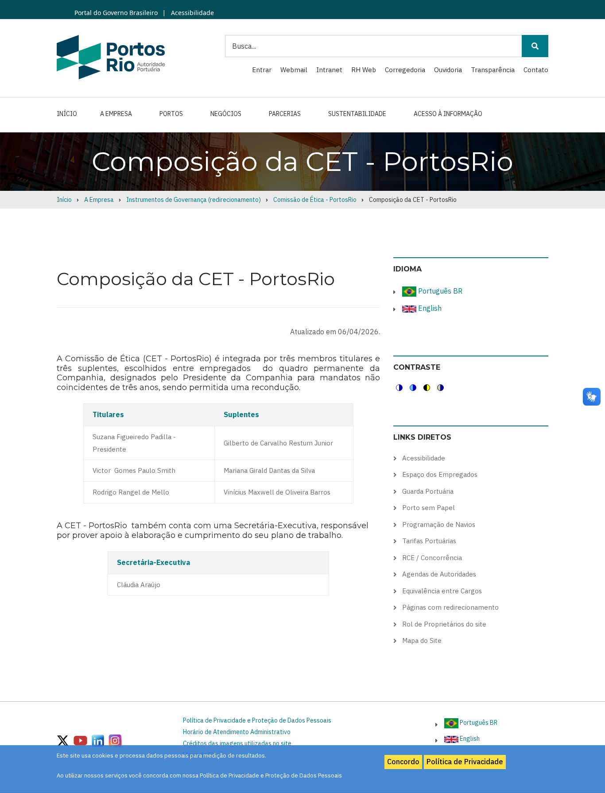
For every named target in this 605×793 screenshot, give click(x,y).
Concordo (403, 761)
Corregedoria (405, 70)
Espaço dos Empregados (439, 474)
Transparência (493, 70)
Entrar (261, 70)
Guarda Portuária (428, 491)
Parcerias (285, 114)
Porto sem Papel (428, 507)
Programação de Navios (438, 524)
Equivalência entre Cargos (442, 591)
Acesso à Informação (448, 114)
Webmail (293, 70)
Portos (171, 114)
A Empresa (116, 114)
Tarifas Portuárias (429, 541)
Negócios (225, 114)
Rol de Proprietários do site (444, 624)
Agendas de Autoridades (439, 574)
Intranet (329, 70)
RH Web (363, 70)
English (429, 308)
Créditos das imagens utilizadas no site (237, 743)
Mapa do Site (422, 640)
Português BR (439, 290)
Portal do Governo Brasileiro (116, 12)
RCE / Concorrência (432, 557)
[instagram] (98, 740)
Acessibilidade (191, 12)
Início (67, 114)
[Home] (111, 57)
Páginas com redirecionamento (450, 607)
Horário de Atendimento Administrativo (237, 732)
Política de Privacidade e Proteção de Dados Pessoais (257, 720)
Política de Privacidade (465, 761)
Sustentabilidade (357, 114)
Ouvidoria (448, 70)
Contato (536, 70)
